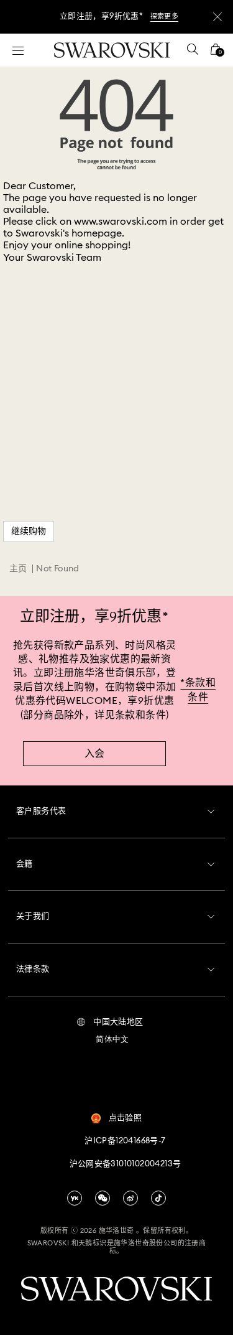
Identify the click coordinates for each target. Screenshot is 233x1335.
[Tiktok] (158, 1198)
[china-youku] (74, 1198)
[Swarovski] (112, 50)
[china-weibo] (130, 1198)
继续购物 (28, 531)
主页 (18, 568)
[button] (109, 1023)
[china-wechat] (102, 1198)
